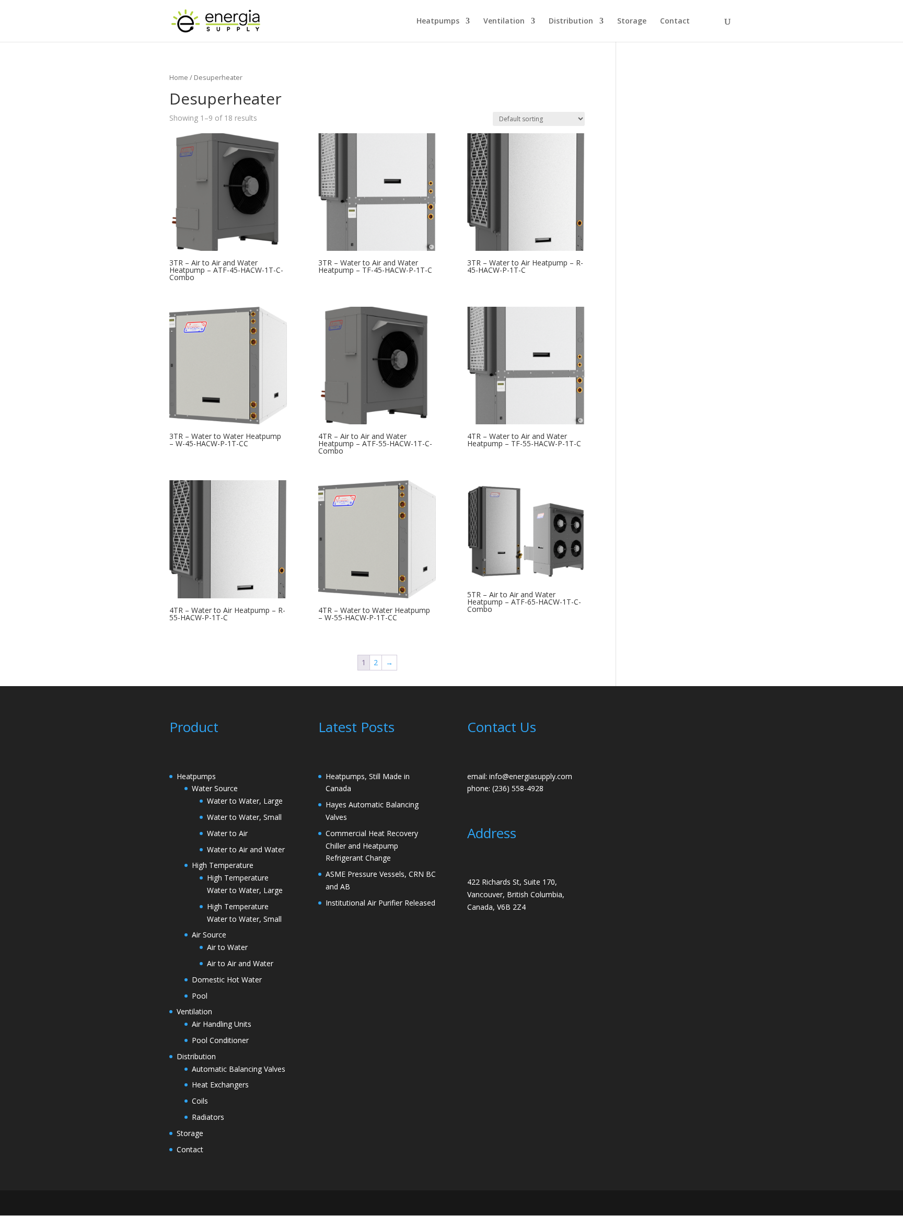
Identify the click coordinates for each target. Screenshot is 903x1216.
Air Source (209, 935)
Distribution (571, 21)
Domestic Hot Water (227, 980)
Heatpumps (437, 21)
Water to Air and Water (246, 849)
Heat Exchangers (220, 1085)
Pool (199, 996)
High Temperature (222, 865)
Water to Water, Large (245, 801)
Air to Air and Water (240, 963)
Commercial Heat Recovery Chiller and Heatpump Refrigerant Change (372, 845)
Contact (675, 21)
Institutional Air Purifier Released (380, 903)
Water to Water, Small (244, 817)
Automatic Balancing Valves (238, 1069)
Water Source (215, 788)
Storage (631, 21)
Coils (200, 1101)
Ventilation (504, 21)
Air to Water (227, 947)
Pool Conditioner (220, 1040)
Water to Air (227, 833)
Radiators (208, 1117)
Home (178, 77)
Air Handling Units (221, 1024)
